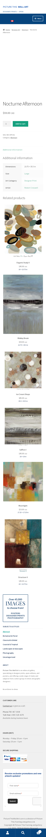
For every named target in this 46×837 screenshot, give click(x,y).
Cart (35, 830)
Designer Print (30, 180)
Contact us (7, 706)
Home (8, 30)
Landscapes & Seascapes (13, 649)
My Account (7, 833)
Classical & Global (10, 640)
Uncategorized (9, 657)
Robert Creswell (31, 188)
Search (23, 833)
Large (26, 173)
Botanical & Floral (10, 636)
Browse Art (16, 30)
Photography (8, 653)
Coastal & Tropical (10, 644)
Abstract (25, 30)
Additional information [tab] (12, 149)
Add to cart (20, 124)
